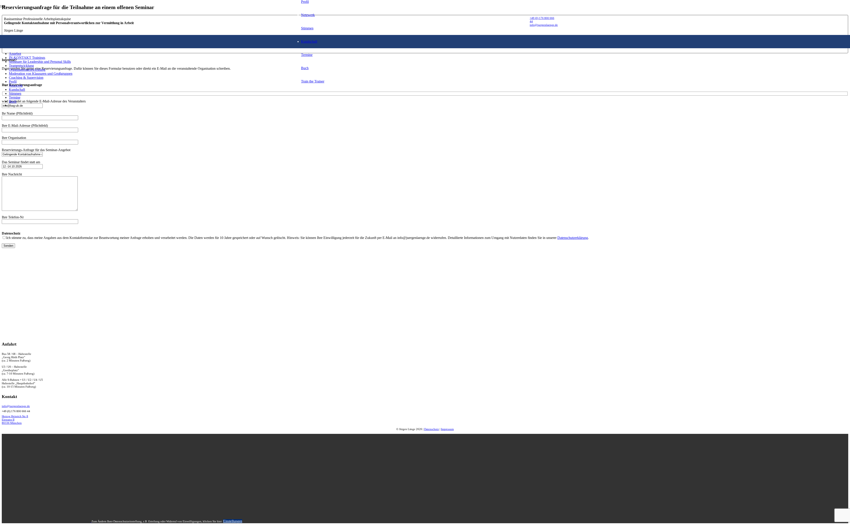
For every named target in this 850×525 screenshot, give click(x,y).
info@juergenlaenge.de (16, 406)
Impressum (447, 429)
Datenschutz (431, 429)
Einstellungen (232, 521)
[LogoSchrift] (411, 117)
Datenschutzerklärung (572, 238)
